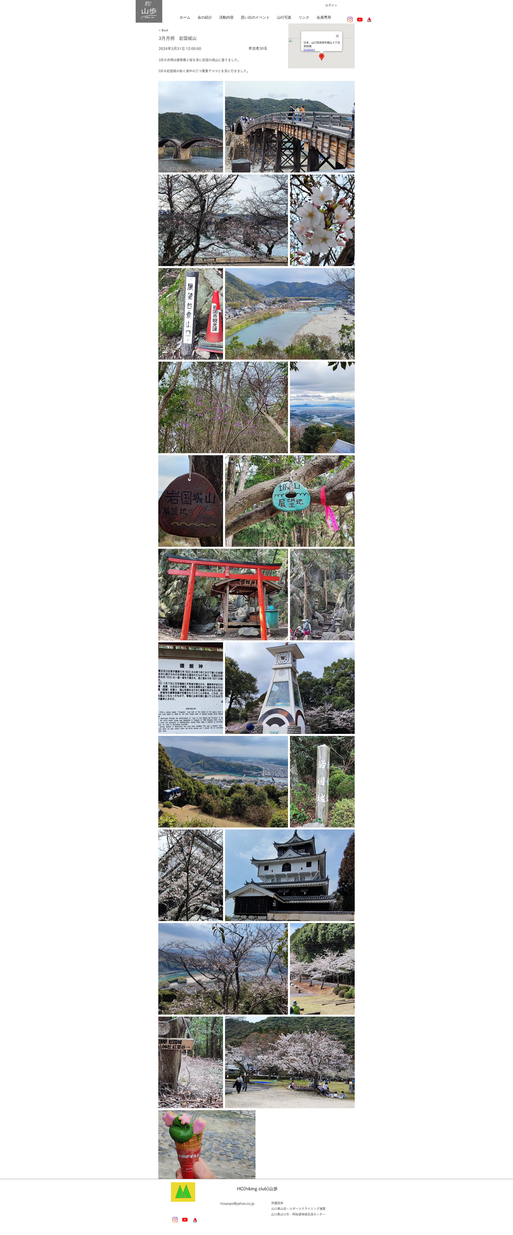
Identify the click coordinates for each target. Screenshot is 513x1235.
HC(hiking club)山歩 (257, 1189)
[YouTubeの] (360, 19)
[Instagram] (350, 19)
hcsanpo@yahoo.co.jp (237, 1203)
